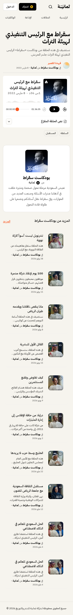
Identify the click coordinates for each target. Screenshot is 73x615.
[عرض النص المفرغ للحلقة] (9, 121)
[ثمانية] (64, 7)
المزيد (6, 221)
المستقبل (51, 133)
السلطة (64, 133)
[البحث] (50, 6)
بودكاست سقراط (49, 68)
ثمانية (34, 68)
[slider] (17, 109)
